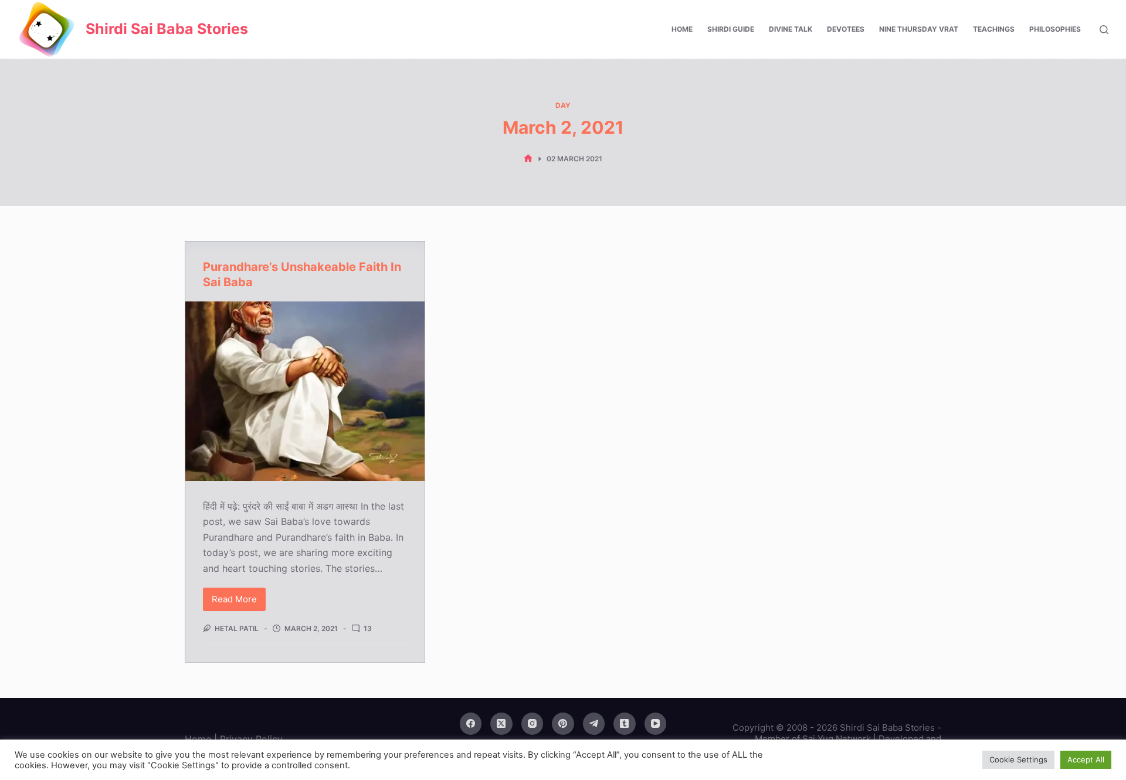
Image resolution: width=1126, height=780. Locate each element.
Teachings (994, 29)
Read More (239, 602)
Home (682, 29)
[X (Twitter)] (501, 724)
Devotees (845, 29)
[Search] (1104, 29)
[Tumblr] (624, 724)
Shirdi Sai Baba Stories (167, 29)
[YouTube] (656, 724)
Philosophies (1055, 29)
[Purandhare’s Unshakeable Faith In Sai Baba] (305, 391)
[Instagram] (532, 724)
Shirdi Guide (730, 29)
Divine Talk (790, 29)
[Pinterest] (563, 724)
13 (368, 628)
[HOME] (528, 158)
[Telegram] (594, 724)
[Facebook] (471, 724)
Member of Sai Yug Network (813, 738)
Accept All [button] (1085, 759)
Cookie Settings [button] (1018, 759)
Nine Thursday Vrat (918, 29)
